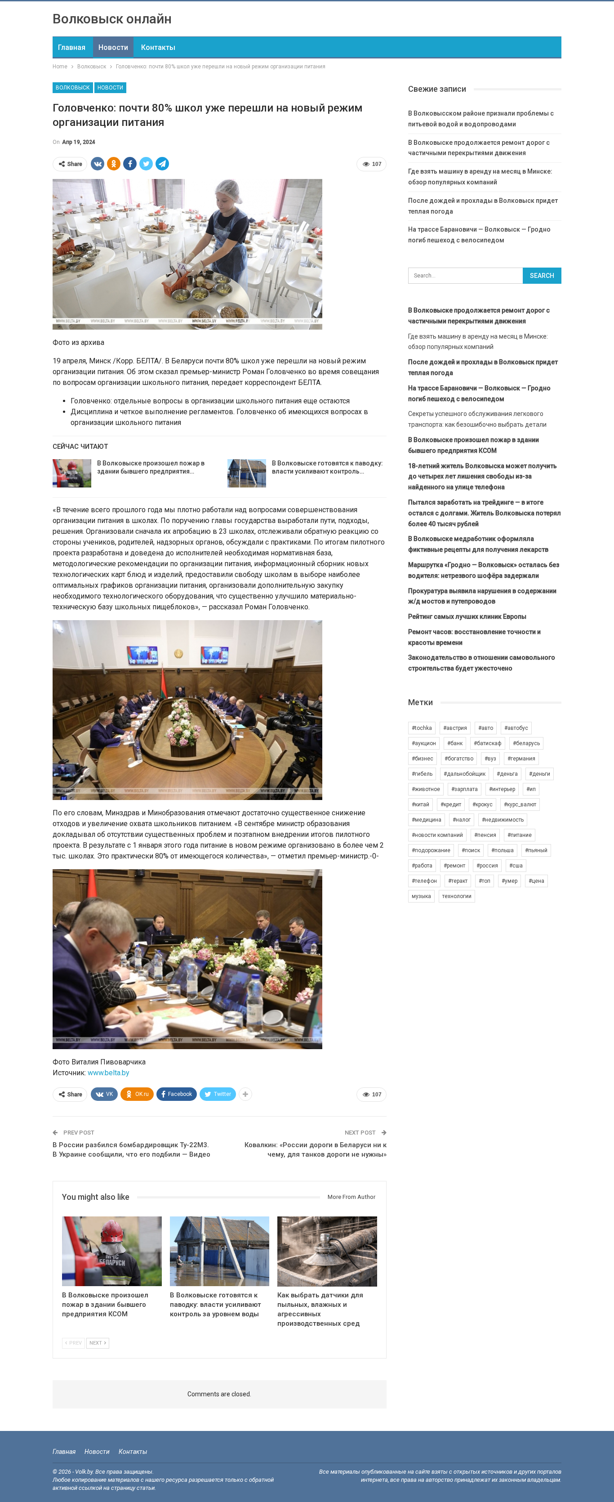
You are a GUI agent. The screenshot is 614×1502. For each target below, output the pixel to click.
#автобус (516, 728)
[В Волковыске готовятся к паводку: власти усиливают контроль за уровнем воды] (246, 473)
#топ (484, 881)
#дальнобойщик (464, 774)
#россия (487, 866)
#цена (536, 881)
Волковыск (73, 88)
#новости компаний (437, 835)
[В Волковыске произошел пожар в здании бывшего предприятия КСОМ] (72, 473)
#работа (422, 866)
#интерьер (502, 789)
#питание (519, 835)
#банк (455, 743)
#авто (485, 728)
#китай (420, 804)
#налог (462, 820)
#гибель (422, 774)
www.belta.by (108, 1072)
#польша (502, 850)
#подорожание (431, 850)
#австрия (455, 728)
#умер (509, 881)
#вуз (490, 758)
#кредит (450, 804)
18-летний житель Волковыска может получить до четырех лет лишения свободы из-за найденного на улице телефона (482, 476)
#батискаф (488, 743)
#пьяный (536, 850)
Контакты (158, 47)
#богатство (459, 758)
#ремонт (454, 866)
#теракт (457, 881)
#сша (516, 866)
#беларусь (526, 743)
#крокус (482, 804)
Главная (71, 47)
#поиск (471, 850)
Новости (113, 47)
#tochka (422, 728)
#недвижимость (503, 820)
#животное (426, 789)
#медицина (426, 820)
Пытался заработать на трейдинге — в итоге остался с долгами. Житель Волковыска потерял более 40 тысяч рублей (484, 513)
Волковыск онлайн (112, 19)
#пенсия (485, 835)
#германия (521, 758)
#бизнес (422, 758)
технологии (457, 896)
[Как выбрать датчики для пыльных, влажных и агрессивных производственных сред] (327, 1251)
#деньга (507, 774)
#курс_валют (520, 804)
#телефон (424, 881)
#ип (531, 789)
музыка (421, 896)
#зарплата (464, 789)
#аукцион (424, 743)
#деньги (539, 774)
